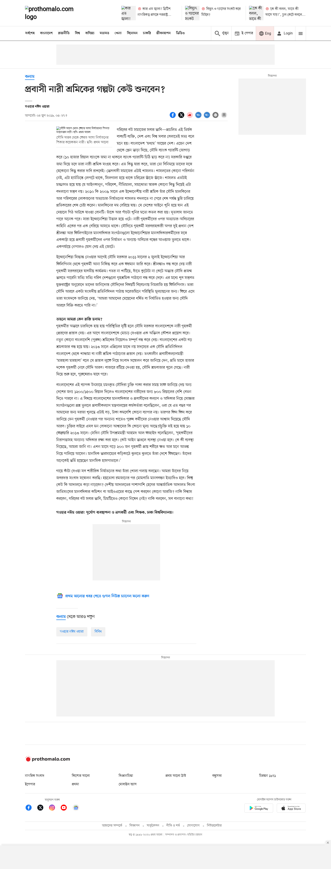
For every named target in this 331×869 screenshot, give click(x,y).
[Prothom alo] (55, 13)
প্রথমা (75, 784)
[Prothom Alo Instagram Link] (54, 808)
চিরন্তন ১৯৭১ (267, 775)
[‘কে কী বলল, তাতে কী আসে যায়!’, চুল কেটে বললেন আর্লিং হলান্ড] (256, 13)
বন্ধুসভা (217, 775)
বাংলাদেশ (46, 33)
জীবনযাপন (163, 33)
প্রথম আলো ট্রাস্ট (176, 775)
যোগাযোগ (193, 826)
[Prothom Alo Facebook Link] (31, 808)
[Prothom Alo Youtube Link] (66, 808)
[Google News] (76, 808)
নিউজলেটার (214, 826)
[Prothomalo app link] (259, 809)
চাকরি (147, 33)
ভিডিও (180, 33)
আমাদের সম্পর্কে (112, 826)
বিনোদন (132, 33)
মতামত (104, 33)
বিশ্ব (77, 33)
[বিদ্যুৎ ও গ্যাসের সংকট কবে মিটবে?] (192, 13)
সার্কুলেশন (153, 826)
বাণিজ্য (89, 33)
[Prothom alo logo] (47, 760)
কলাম (29, 76)
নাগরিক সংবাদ (34, 775)
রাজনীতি (64, 33)
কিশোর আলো (81, 775)
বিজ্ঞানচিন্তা (126, 775)
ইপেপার (30, 784)
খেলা (118, 33)
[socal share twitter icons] (182, 117)
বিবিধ (98, 631)
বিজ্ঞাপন (134, 826)
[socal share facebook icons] (173, 117)
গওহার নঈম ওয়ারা (72, 631)
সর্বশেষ (30, 33)
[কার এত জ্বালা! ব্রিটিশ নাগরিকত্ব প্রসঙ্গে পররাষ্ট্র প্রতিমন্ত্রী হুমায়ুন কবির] (128, 13)
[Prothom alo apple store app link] (291, 809)
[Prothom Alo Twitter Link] (42, 808)
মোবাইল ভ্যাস (128, 784)
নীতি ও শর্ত (173, 826)
